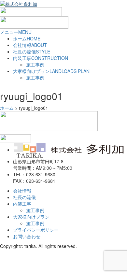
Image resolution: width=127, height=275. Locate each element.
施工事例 (35, 64)
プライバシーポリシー (36, 229)
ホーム (26, 38)
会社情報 (30, 45)
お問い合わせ (26, 236)
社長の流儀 (31, 51)
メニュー (16, 32)
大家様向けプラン (51, 71)
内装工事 (40, 58)
